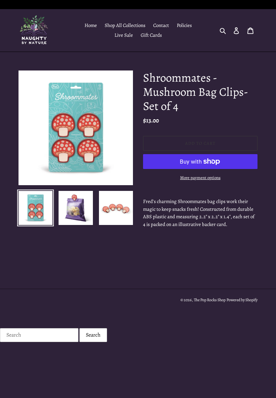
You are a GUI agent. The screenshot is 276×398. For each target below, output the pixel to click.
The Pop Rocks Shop (210, 300)
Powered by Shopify (242, 300)
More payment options (200, 177)
